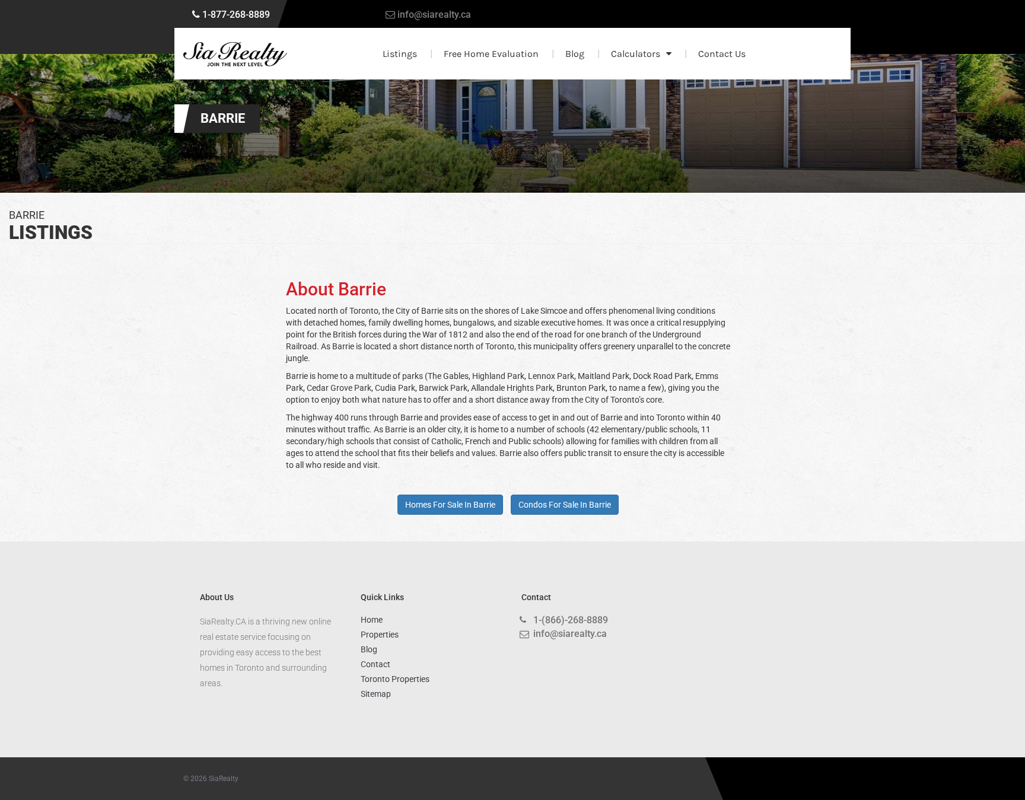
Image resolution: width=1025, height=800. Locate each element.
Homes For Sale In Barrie (450, 504)
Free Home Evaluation (491, 53)
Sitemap (376, 694)
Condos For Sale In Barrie (564, 504)
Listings (400, 53)
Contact (375, 664)
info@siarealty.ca (434, 14)
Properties (380, 634)
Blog (574, 53)
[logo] (235, 54)
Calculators (635, 53)
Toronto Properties (395, 679)
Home (372, 619)
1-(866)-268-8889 (570, 620)
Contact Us (722, 53)
